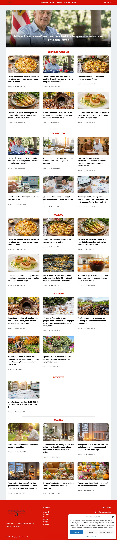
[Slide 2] (57, 45)
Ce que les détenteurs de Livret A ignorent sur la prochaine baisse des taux (58, 199)
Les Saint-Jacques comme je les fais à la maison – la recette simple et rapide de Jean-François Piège (93, 115)
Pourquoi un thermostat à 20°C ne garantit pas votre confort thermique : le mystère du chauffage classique (23, 485)
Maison (74, 2)
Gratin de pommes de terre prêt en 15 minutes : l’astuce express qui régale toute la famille (23, 79)
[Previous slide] (16, 29)
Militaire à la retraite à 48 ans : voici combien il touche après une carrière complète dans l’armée (58, 79)
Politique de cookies (91, 536)
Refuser (91, 532)
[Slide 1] (55, 45)
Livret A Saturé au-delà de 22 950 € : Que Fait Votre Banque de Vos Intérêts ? (23, 404)
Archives (46, 514)
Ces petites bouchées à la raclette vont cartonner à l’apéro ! (60, 39)
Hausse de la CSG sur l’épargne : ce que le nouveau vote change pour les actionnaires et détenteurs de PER (93, 199)
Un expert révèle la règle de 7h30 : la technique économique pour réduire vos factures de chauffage (93, 447)
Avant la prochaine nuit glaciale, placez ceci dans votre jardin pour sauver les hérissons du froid (58, 115)
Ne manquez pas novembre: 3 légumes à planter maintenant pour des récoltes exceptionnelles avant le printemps (23, 360)
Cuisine (52, 2)
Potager (59, 2)
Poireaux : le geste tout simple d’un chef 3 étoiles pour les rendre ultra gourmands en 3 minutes (22, 115)
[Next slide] (100, 29)
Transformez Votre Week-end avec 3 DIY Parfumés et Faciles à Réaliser (93, 484)
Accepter (76, 532)
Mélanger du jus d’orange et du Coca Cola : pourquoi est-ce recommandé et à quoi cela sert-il (93, 278)
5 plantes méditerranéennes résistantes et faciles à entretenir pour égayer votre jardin (57, 359)
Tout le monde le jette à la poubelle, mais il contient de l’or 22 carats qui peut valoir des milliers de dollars (57, 278)
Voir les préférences (106, 532)
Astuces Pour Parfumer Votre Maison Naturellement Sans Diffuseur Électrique (58, 485)
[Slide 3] (60, 45)
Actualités (44, 2)
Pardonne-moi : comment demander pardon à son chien (23, 446)
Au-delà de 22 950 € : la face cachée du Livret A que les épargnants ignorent (58, 160)
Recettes (67, 2)
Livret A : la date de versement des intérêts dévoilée (23, 198)
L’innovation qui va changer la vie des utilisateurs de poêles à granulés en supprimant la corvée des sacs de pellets (58, 448)
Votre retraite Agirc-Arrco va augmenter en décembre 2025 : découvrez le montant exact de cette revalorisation (92, 162)
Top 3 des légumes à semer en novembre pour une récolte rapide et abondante (92, 320)
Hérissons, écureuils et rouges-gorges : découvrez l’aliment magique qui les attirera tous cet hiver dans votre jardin (58, 322)
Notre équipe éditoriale (103, 512)
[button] (113, 517)
